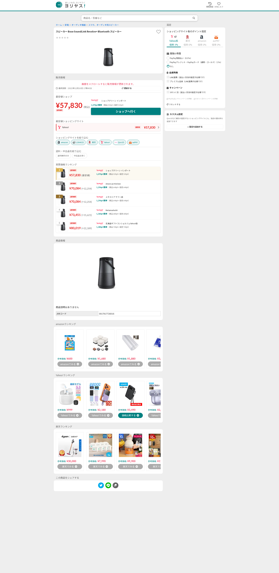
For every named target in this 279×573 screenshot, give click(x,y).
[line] (108, 485)
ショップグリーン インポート (113, 101)
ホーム (59, 25)
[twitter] (101, 485)
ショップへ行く (126, 111)
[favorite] (158, 32)
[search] (194, 18)
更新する (128, 88)
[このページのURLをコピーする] (115, 485)
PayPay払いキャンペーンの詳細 (180, 99)
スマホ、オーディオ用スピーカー (103, 25)
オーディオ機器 (78, 25)
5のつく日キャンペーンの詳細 (207, 99)
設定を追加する (196, 127)
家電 (67, 25)
